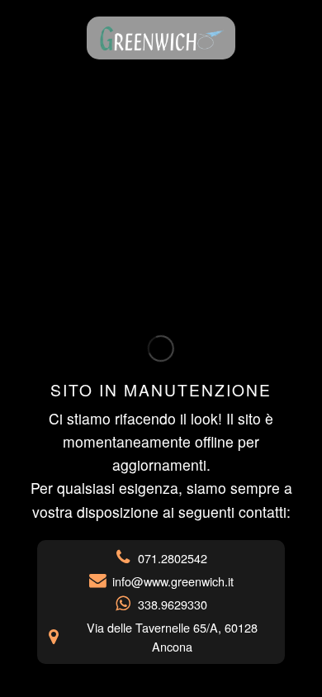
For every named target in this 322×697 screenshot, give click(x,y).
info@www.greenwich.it (173, 581)
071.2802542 (172, 558)
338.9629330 (172, 604)
